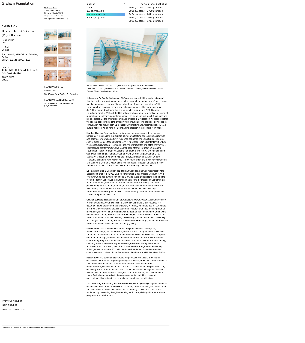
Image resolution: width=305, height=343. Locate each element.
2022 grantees (137, 21)
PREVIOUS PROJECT (12, 301)
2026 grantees (137, 7)
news (144, 4)
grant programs (95, 11)
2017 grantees (155, 21)
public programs (96, 17)
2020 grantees (155, 11)
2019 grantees (155, 14)
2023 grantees (137, 17)
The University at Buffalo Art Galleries (61, 94)
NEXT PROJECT (9, 305)
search (91, 4)
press (151, 4)
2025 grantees (137, 11)
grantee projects (96, 14)
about (90, 7)
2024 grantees (137, 14)
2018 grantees (155, 17)
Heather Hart (50, 90)
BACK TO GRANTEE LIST (14, 309)
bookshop (161, 4)
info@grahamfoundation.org (56, 18)
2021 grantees (155, 7)
